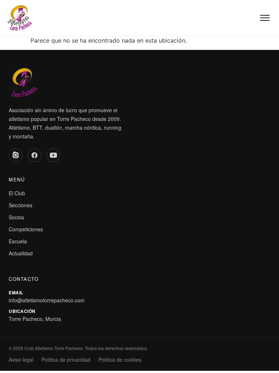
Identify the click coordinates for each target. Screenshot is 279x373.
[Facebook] (34, 155)
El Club (17, 193)
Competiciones (26, 229)
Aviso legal (21, 359)
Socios (16, 217)
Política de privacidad (65, 359)
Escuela (18, 241)
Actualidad (21, 253)
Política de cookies (119, 359)
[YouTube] (53, 155)
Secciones (20, 205)
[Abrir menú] (265, 18)
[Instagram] (16, 155)
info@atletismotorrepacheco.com (47, 300)
